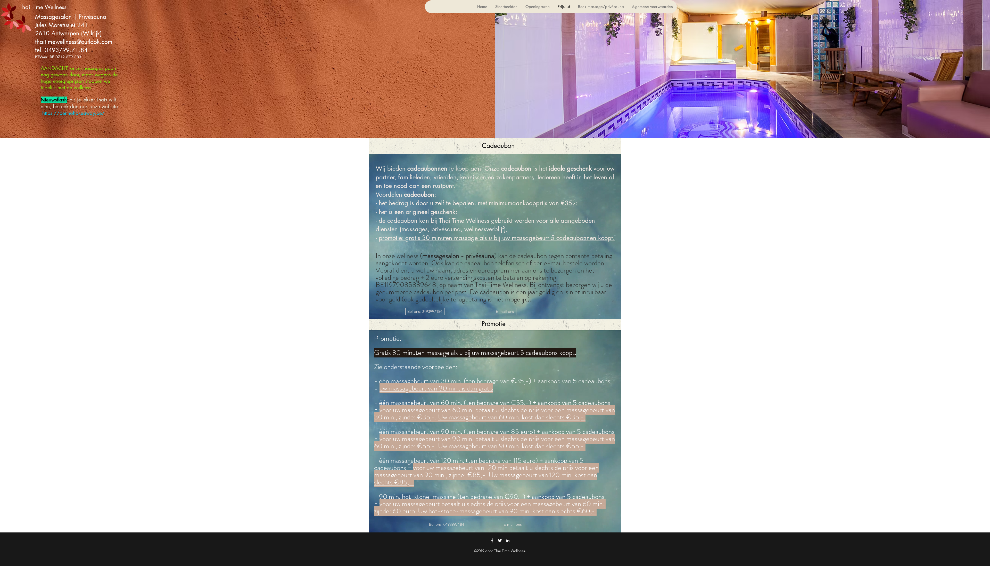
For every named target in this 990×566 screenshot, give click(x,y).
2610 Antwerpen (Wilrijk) (68, 33)
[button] (424, 311)
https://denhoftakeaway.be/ (73, 113)
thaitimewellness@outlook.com (73, 42)
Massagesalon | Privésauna (70, 17)
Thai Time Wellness (43, 7)
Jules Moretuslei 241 (62, 25)
